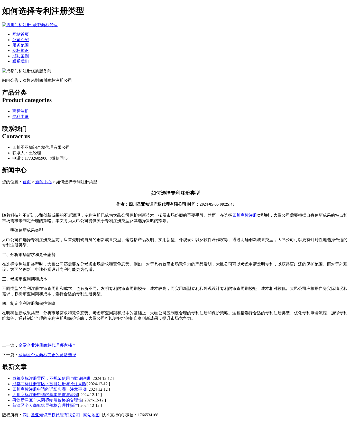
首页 (27, 182)
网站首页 (20, 34)
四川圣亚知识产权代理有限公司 (51, 415)
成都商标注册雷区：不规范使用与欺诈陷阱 (51, 378)
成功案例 (20, 56)
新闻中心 (43, 182)
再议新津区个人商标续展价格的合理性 (47, 400)
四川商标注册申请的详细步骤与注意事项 (49, 389)
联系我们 (20, 61)
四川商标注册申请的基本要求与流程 (45, 394)
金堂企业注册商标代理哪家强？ (47, 345)
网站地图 (91, 415)
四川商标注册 (244, 215)
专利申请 (20, 116)
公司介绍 (20, 40)
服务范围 (20, 45)
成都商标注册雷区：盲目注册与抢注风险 (49, 384)
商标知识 (20, 50)
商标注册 (20, 111)
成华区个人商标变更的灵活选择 (47, 355)
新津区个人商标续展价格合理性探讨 (45, 405)
